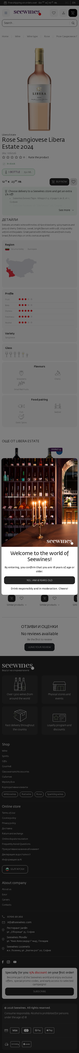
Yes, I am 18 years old (40, 580)
